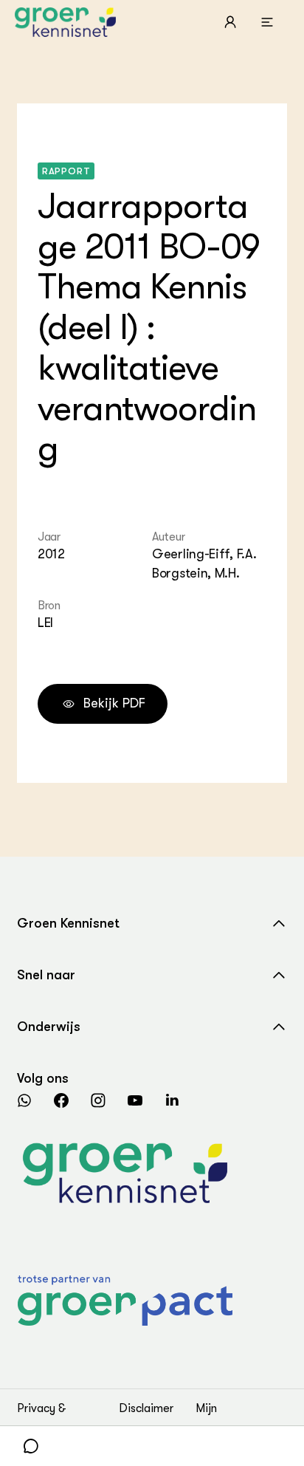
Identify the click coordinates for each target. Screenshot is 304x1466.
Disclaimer (146, 1408)
